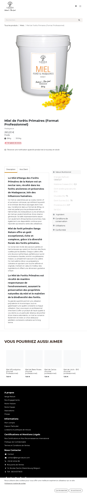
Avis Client (24, 169)
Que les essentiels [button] (61, 490)
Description (10, 169)
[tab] (66, 220)
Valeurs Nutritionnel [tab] (63, 172)
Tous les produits (11, 25)
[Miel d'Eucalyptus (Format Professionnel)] (14, 359)
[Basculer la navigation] (80, 6)
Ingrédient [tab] (60, 215)
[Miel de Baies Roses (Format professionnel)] (34, 359)
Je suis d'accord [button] (76, 490)
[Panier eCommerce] (76, 6)
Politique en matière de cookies (15, 483)
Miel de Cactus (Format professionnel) (50, 371)
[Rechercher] (79, 20)
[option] (43, 364)
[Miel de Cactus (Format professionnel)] (53, 359)
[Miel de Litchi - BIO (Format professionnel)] (72, 359)
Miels (22, 25)
